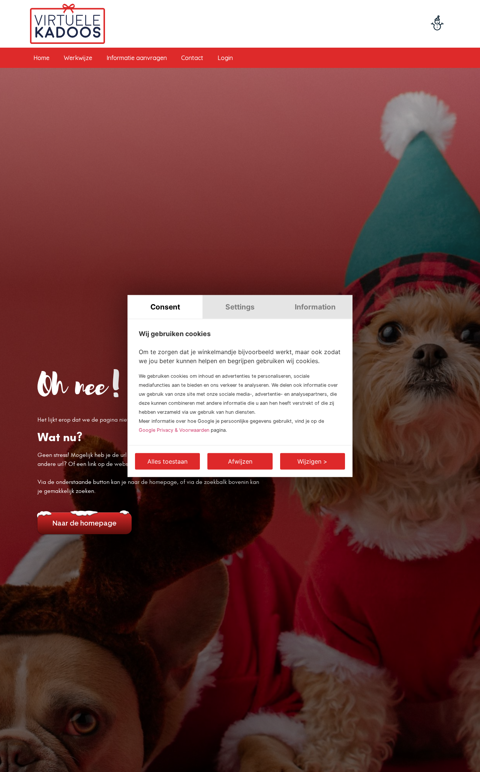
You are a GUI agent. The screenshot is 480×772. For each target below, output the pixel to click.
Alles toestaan (167, 461)
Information (315, 306)
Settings (240, 306)
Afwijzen (240, 461)
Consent (165, 306)
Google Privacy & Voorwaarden (174, 430)
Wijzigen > (312, 461)
